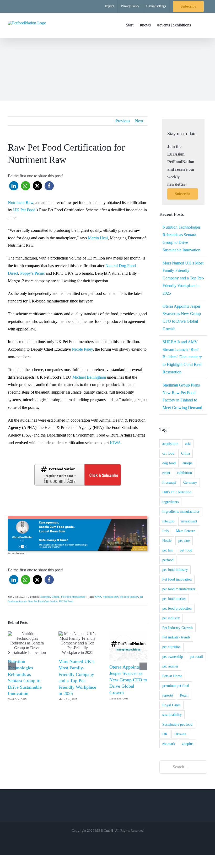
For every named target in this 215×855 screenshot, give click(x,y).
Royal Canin (171, 705)
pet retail (196, 656)
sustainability (172, 715)
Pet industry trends (176, 637)
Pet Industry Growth (177, 628)
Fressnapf (169, 482)
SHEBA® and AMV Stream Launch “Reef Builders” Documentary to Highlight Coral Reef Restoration (182, 357)
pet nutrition (171, 647)
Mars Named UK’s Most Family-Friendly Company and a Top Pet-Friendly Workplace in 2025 (183, 278)
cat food (168, 453)
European (45, 596)
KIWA (115, 442)
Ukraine (180, 734)
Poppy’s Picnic (32, 273)
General (56, 596)
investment (189, 521)
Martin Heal (98, 238)
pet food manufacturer (178, 589)
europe (187, 463)
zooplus (187, 744)
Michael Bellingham (89, 377)
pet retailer (170, 666)
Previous (123, 121)
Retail (184, 695)
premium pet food (175, 685)
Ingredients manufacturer (181, 511)
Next (139, 121)
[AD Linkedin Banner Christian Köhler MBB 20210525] (77, 518)
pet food (186, 550)
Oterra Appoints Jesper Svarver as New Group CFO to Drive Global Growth (128, 679)
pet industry (171, 618)
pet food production (177, 608)
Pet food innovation (177, 579)
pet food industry (129, 596)
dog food (169, 463)
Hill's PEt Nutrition (176, 492)
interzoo (168, 521)
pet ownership (172, 656)
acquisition (170, 444)
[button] (199, 25)
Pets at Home (172, 676)
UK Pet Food (24, 210)
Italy (165, 531)
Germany (190, 482)
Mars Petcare (185, 531)
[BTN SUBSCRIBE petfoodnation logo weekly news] (77, 465)
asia (188, 444)
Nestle (166, 540)
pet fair (167, 550)
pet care (184, 540)
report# (167, 695)
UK (165, 734)
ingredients (170, 502)
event (166, 473)
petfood (168, 560)
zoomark (168, 744)
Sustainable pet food (177, 724)
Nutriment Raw (20, 202)
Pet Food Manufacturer (73, 596)
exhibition (184, 473)
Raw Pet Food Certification (42, 601)
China (185, 453)
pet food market (174, 599)
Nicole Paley (82, 349)
